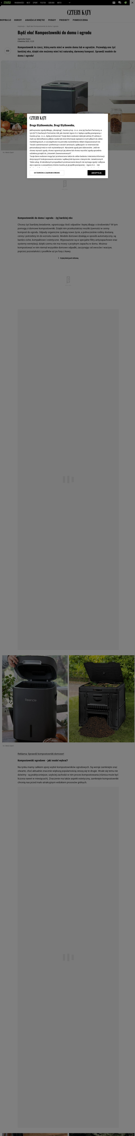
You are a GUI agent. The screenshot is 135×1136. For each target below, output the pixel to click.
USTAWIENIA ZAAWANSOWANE (47, 173)
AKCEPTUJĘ (96, 173)
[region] (67, 146)
